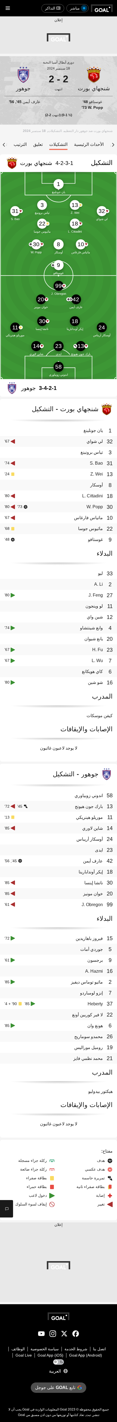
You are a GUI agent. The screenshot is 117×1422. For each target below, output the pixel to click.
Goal (63, 1409)
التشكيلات (58, 144)
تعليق (38, 144)
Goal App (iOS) (50, 1355)
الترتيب (20, 144)
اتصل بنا (99, 1349)
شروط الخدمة (75, 1349)
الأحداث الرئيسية (89, 144)
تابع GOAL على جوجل (55, 1387)
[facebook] (75, 1334)
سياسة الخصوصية (44, 1349)
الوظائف (18, 1349)
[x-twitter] (64, 1334)
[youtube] (41, 1334)
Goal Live (24, 1355)
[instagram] (52, 1334)
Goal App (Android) (85, 1355)
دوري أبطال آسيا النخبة (58, 62)
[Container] (94, 79)
